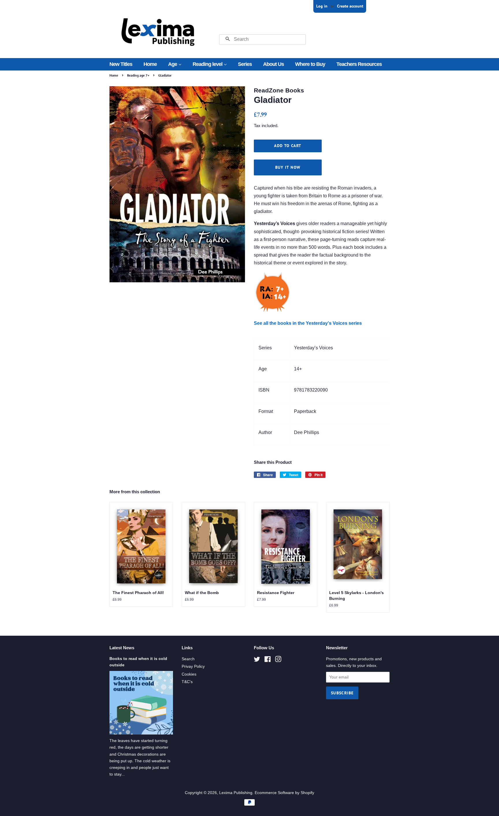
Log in (321, 6)
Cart (386, 6)
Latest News (121, 647)
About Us (273, 64)
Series (245, 64)
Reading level (208, 64)
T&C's (187, 682)
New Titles (120, 64)
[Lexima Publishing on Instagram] (278, 660)
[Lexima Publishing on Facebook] (267, 660)
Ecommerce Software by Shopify (284, 793)
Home (150, 64)
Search (188, 659)
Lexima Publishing (235, 793)
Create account (350, 6)
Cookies (189, 674)
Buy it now (288, 167)
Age (173, 64)
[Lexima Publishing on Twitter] (257, 660)
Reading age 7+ (138, 75)
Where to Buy (310, 64)
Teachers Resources (359, 64)
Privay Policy (193, 666)
